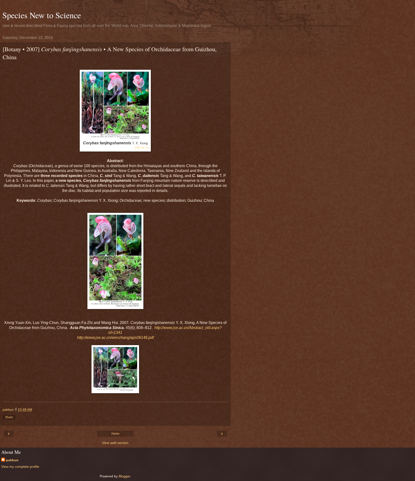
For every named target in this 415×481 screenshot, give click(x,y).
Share (9, 417)
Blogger (124, 476)
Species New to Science (41, 15)
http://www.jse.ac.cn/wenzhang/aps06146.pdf (115, 337)
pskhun (12, 460)
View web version (115, 443)
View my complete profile (20, 466)
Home (115, 433)
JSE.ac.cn (141, 147)
